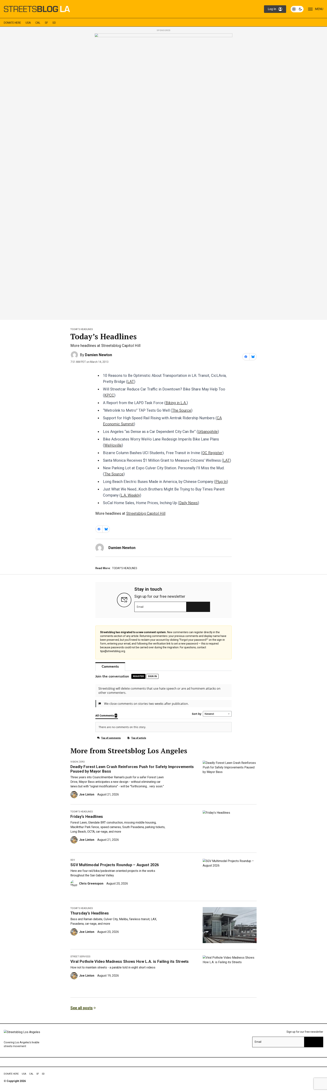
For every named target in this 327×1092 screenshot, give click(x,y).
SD (54, 22)
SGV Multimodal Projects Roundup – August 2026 (114, 865)
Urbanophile (208, 431)
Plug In (221, 481)
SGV (72, 860)
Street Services (80, 956)
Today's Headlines (81, 329)
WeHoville (113, 445)
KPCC (109, 395)
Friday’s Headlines (86, 816)
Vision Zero (77, 762)
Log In (272, 9)
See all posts (81, 1008)
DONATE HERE (12, 22)
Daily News (188, 503)
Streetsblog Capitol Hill (145, 513)
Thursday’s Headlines (89, 913)
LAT (130, 381)
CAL (37, 22)
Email (140, 606)
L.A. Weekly (130, 495)
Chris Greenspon (91, 883)
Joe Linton (86, 794)
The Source (181, 410)
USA (28, 22)
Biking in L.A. (176, 403)
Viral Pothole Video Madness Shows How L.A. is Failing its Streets (129, 961)
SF (46, 22)
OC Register (212, 453)
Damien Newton (98, 355)
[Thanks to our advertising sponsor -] (163, 175)
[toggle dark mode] (297, 9)
